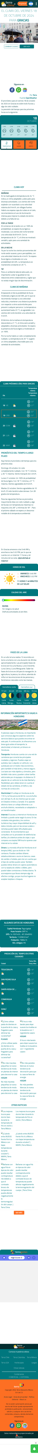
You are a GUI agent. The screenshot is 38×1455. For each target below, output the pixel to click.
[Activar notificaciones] (25, 1448)
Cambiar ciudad (11, 46)
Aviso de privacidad (20, 1397)
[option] (6, 144)
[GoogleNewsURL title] (25, 89)
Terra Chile (5, 1357)
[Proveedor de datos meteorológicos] (19, 1436)
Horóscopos (19, 1362)
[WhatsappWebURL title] (18, 89)
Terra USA (5, 1362)
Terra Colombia (19, 1357)
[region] (19, 66)
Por (33, 95)
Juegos (34, 1362)
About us (23, 1399)
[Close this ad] (36, 1442)
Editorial (25, 1377)
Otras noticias (19, 1367)
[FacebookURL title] (12, 89)
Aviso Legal (8, 1397)
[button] (36, 3)
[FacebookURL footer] (12, 1425)
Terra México (32, 1357)
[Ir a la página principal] (8, 3)
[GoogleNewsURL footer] (25, 1425)
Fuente (28, 97)
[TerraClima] (31, 4)
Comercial (14, 1377)
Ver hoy (26, 46)
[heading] (19, 1213)
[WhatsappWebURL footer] (18, 1425)
